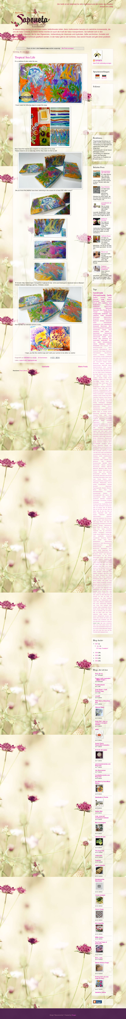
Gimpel (94, 411)
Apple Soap (98, 358)
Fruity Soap (102, 400)
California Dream (106, 236)
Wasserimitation (96, 541)
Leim (102, 324)
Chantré (110, 377)
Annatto (103, 356)
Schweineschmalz (97, 504)
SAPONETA (98, 60)
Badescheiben (108, 317)
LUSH (103, 450)
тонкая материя (100, 895)
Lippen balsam (107, 457)
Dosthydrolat (109, 386)
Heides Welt (98, 811)
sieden (94, 617)
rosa (94, 605)
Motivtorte (95, 470)
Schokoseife (96, 329)
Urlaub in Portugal (105, 534)
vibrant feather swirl (107, 624)
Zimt (105, 552)
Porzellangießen (102, 484)
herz (94, 342)
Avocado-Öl (99, 361)
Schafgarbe (109, 498)
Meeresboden (96, 466)
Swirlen (94, 527)
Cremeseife (95, 384)
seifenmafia (98, 855)
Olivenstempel (108, 475)
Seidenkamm (102, 505)
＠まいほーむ (99, 673)
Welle (110, 544)
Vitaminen (109, 537)
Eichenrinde (96, 390)
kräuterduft (109, 589)
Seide (97, 505)
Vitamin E (108, 331)
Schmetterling (108, 328)
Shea (94, 521)
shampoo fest (108, 616)
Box (94, 372)
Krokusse (95, 447)
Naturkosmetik (96, 473)
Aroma (110, 358)
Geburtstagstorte (108, 404)
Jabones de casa (100, 836)
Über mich (31, 12)
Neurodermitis (96, 475)
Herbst (110, 424)
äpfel (99, 632)
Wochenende (96, 548)
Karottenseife (101, 438)
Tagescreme (106, 527)
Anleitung (102, 354)
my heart (103, 598)
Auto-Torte (104, 359)
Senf (106, 518)
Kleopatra (105, 441)
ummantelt (109, 315)
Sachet (107, 495)
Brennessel (95, 374)
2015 (96, 655)
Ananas (95, 354)
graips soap (109, 580)
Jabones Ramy (99, 707)
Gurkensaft (109, 320)
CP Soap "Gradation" (102, 648)
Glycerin (110, 411)
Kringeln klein (108, 445)
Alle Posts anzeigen (68, 48)
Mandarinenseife (97, 463)
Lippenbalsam (108, 324)
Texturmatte (109, 528)
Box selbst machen (100, 372)
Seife (109, 295)
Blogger (74, 1015)
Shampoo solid (100, 520)
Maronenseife (96, 464)
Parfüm (101, 480)
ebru (100, 338)
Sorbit (110, 329)
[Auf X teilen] (55, 358)
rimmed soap (98, 299)
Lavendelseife (97, 308)
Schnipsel (109, 500)
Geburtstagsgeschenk (98, 404)
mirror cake (109, 592)
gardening (105, 338)
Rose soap (108, 489)
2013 (96, 661)
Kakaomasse (102, 436)
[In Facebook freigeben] (57, 358)
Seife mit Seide (103, 509)
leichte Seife (105, 591)
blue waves (109, 564)
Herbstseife (95, 425)
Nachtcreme (106, 470)
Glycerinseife (99, 295)
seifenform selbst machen (100, 614)
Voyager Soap (102, 539)
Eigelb (110, 390)
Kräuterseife (109, 447)
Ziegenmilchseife (100, 552)
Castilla (105, 377)
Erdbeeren (95, 395)
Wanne (110, 539)
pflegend (102, 601)
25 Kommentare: (43, 357)
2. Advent (108, 347)
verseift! (97, 696)
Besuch (98, 368)
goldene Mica (101, 580)
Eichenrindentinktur (103, 390)
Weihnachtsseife (97, 335)
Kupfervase (102, 448)
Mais (102, 461)
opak (110, 600)
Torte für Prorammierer (105, 530)
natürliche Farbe (98, 315)
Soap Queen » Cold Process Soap (101, 690)
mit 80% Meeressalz (105, 594)
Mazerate (109, 464)
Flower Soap (96, 399)
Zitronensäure (96, 557)
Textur (103, 528)
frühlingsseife (96, 578)
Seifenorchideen (97, 516)
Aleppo (104, 351)
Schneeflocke (103, 500)
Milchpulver (95, 468)
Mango (110, 463)
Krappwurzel (96, 324)
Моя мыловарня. (100, 822)
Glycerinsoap (96, 413)
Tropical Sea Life (25, 57)
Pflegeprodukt (103, 482)
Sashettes (102, 498)
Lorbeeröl (106, 459)
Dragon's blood (97, 388)
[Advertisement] (103, 120)
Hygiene (95, 431)
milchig (103, 592)
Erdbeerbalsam (108, 393)
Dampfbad (109, 384)
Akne (100, 351)
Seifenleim (109, 514)
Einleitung (101, 391)
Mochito (110, 468)
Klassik (94, 441)
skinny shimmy (100, 617)
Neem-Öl (104, 473)
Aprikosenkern (105, 358)
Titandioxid (95, 530)
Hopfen (101, 429)
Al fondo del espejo (101, 750)
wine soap (104, 630)
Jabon (106, 431)
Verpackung (109, 536)
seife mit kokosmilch (98, 610)
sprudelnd (98, 621)
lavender (95, 591)
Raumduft (95, 486)
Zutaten (42, 12)
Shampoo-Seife (108, 520)
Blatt (105, 370)
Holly (94, 427)
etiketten (95, 573)
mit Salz (100, 596)
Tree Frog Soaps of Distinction (101, 942)
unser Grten (99, 624)
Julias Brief (96, 432)
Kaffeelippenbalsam (103, 434)
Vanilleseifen (101, 536)
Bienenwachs (108, 319)
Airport (110, 349)
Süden (98, 527)
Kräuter (99, 447)
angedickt (100, 559)
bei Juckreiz (96, 564)
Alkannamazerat (97, 352)
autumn (95, 562)
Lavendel (109, 301)
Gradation (95, 415)
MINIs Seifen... (99, 937)
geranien (106, 578)
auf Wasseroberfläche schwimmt (104, 560)
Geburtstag (109, 402)
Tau (111, 527)
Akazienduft (96, 351)
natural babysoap (99, 344)
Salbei (103, 496)
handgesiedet (97, 313)
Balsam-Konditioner (97, 367)
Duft (103, 388)
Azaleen (110, 361)
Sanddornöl (95, 498)
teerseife (103, 621)
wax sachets (96, 628)
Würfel (99, 550)
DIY (102, 384)
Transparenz (101, 532)
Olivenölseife (102, 477)
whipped (110, 628)
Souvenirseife (108, 523)
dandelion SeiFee (100, 992)
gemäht (101, 578)
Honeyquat (100, 427)
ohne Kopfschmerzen (103, 600)
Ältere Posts (83, 367)
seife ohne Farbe (107, 612)
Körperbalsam (108, 448)
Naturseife (96, 310)
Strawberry (96, 331)
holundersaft (100, 585)
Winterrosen (109, 546)
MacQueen (95, 461)
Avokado (105, 361)
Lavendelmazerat (97, 454)
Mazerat (103, 464)
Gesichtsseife (109, 407)
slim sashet (106, 617)
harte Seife (102, 584)
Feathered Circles (103, 397)
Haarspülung (109, 418)
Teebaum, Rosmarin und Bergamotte (105, 268)
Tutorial (95, 312)
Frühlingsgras (102, 402)
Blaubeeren (109, 370)
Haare (94, 322)
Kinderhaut (99, 440)
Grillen (105, 415)
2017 (96, 644)
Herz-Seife (101, 425)
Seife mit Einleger (97, 507)
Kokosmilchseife (96, 443)
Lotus (110, 459)
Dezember (103, 386)
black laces (102, 564)
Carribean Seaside (97, 377)
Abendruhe (95, 349)
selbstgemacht (101, 616)
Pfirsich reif (104, 252)
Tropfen (95, 534)
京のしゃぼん (99, 958)
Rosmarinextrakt (96, 493)
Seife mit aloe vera (102, 511)
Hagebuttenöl (96, 422)
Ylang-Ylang (105, 550)
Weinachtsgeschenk (97, 544)
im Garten (105, 585)
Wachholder (96, 333)
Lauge (102, 452)
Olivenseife (102, 475)
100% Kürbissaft (104, 345)
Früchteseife (109, 400)
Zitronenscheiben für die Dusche (102, 555)
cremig (102, 568)
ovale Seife (96, 601)
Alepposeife (109, 351)
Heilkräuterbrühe (97, 424)
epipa (97, 729)
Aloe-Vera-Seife (108, 352)
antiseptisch (106, 559)
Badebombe (109, 363)
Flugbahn (102, 399)
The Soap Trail (99, 850)
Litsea (101, 459)
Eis (105, 391)
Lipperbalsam (96, 459)
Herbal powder (104, 424)
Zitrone (95, 303)
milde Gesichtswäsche (105, 342)
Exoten (100, 395)
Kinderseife (104, 440)
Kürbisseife (98, 450)
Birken (102, 370)
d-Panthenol (107, 568)
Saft (111, 495)
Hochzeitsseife (108, 322)
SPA (103, 495)
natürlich (109, 344)
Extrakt (103, 395)
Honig (103, 301)
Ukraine (99, 534)
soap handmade (102, 619)
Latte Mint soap (96, 452)
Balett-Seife (104, 365)
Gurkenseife (109, 416)
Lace (106, 450)
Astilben (100, 359)
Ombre (106, 477)
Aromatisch (95, 359)
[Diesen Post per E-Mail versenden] (51, 358)
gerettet (110, 578)
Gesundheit (104, 409)
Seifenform (101, 514)
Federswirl (109, 305)
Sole (105, 521)
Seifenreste (109, 516)
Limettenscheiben (108, 456)
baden (104, 562)
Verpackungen (96, 537)
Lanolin (110, 450)
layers (99, 591)
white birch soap (97, 630)
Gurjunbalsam (96, 416)
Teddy (94, 528)
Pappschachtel (96, 480)
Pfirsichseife (96, 482)
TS (102, 527)
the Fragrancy (108, 621)
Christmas (95, 379)
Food (106, 399)
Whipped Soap (107, 335)
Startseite (19, 12)
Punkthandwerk (100, 685)
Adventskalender (103, 349)
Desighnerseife (96, 386)
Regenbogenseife (97, 488)
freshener (95, 576)
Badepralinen (97, 305)
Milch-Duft (109, 466)
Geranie (110, 406)
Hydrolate (105, 429)
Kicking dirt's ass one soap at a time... (101, 977)
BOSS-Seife (96, 363)
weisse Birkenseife (103, 628)
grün (110, 338)
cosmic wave (106, 297)
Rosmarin (109, 491)
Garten (95, 297)
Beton (101, 368)
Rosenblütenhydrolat (98, 491)
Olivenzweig (96, 477)
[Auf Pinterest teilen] (59, 358)
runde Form (99, 605)
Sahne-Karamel (96, 496)
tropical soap (23, 360)
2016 (96, 652)
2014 (96, 658)
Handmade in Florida (101, 797)
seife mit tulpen (97, 612)
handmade (98, 293)
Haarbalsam (102, 418)
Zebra (110, 550)
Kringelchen (100, 445)
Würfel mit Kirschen (104, 219)
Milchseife (109, 308)
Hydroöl (110, 429)
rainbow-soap (103, 603)
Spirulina (95, 525)
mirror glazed (96, 594)
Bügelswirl (96, 320)
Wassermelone (108, 541)
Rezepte (104, 488)
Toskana (95, 532)
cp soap (98, 568)
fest (94, 575)
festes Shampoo (100, 575)
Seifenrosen (96, 518)
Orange (99, 479)
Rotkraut (105, 493)
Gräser (110, 415)
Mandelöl (105, 463)
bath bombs (109, 562)
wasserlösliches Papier (104, 626)
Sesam (104, 329)
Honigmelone (96, 429)
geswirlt (94, 580)
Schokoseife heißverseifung (102, 502)
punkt (97, 603)
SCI (111, 493)
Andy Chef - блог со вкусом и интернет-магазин (101, 723)
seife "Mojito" (108, 608)
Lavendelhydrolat (108, 452)
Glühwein (109, 413)
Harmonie (109, 422)
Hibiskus (106, 425)
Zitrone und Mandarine (105, 553)
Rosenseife (101, 328)
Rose (100, 489)
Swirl (102, 331)
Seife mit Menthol (107, 507)
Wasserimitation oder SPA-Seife (105, 171)
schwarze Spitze (97, 607)
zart (108, 630)
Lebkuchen (104, 454)
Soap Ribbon (99, 521)
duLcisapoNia (99, 923)
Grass (100, 415)
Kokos (110, 441)
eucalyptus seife (102, 573)
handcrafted (96, 340)
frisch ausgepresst (107, 576)
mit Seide (106, 596)
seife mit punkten (107, 610)
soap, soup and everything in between (102, 817)
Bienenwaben (106, 368)
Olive (101, 310)
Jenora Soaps (99, 909)
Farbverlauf (95, 397)
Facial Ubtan (109, 395)
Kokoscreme (108, 306)
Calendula (99, 375)
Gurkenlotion (103, 416)
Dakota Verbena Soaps (102, 962)
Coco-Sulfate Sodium (98, 381)
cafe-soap (95, 566)
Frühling (95, 402)
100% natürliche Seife (105, 303)
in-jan (96, 587)
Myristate (100, 470)
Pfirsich (110, 480)
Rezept (105, 310)
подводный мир (32, 360)
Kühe (94, 450)
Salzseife (109, 496)
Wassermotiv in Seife (98, 543)
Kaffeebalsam (108, 432)
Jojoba (110, 431)
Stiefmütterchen (108, 525)
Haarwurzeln (96, 420)
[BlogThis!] (53, 358)
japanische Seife (108, 587)
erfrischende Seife (107, 571)
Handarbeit (96, 301)
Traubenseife (109, 532)
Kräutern (104, 447)
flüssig (110, 575)
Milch (110, 326)
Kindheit (110, 440)
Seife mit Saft (96, 509)
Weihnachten (108, 333)
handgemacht (108, 312)
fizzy (107, 575)
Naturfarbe (109, 472)
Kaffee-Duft (102, 432)
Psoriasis (110, 484)
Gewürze (110, 409)
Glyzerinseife (103, 413)
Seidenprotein (108, 505)
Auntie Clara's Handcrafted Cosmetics (102, 744)
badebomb (99, 562)
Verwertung (103, 537)
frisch (100, 576)
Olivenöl (95, 328)
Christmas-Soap (101, 379)
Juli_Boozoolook (100, 770)
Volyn (94, 539)
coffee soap (101, 566)
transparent (96, 345)
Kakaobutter (96, 436)
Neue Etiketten (105, 187)
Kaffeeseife (96, 306)
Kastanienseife (108, 438)
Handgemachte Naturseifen (99, 880)
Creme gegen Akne (107, 383)
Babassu (102, 363)
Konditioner (104, 443)
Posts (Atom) (23, 370)
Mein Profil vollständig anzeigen (102, 63)
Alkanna (109, 299)
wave (110, 626)
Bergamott (96, 319)
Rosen (110, 310)
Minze (106, 468)
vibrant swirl (95, 626)
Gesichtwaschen (97, 409)
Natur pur (102, 472)
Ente (107, 391)
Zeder (94, 552)
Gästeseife (95, 418)
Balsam (110, 365)
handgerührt (103, 582)
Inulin (99, 431)
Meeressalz (104, 326)
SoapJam (98, 860)
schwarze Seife (108, 605)
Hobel (110, 425)
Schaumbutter (96, 500)
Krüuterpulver (96, 448)
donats (100, 569)
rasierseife (109, 603)
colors (106, 566)
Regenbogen (109, 486)
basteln (104, 336)
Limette (100, 456)
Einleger (102, 320)
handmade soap (107, 313)
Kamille (94, 438)
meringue (99, 592)
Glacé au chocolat (102, 411)
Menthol (103, 466)
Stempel (101, 525)
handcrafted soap (106, 340)
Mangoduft (96, 326)
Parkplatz (106, 480)
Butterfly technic (103, 374)
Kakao (110, 434)
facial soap (109, 573)
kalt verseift (103, 589)
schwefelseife (104, 607)
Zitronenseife (96, 336)
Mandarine (109, 461)
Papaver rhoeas (107, 479)
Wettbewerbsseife (97, 546)
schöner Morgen (101, 608)
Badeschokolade (97, 365)
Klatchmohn (100, 441)
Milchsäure (101, 468)
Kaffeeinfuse (96, 434)
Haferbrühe (109, 420)
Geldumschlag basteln (99, 406)
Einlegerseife (96, 391)
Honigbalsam (109, 427)
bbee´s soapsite (100, 865)
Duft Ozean (108, 388)
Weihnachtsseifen (108, 543)
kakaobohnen (96, 589)
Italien (102, 431)
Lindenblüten (96, 457)
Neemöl (110, 473)
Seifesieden (101, 518)
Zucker (101, 557)
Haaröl (102, 420)
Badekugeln (96, 317)
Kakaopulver (109, 436)
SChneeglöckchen (97, 495)
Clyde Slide (109, 379)
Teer (99, 528)
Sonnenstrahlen (101, 523)
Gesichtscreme (96, 407)
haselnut (107, 584)
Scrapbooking (105, 504)
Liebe (108, 454)
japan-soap (100, 587)
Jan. (98, 646)
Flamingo (109, 397)
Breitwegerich (109, 372)
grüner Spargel (96, 582)
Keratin (94, 440)
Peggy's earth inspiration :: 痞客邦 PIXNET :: (102, 679)
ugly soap (102, 623)
